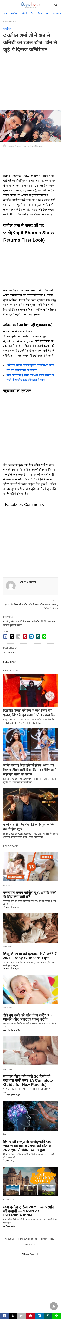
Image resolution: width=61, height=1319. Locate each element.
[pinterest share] (25, 636)
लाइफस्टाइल (8, 885)
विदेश (40, 13)
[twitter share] (12, 636)
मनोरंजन (14, 13)
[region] (30, 79)
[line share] (44, 636)
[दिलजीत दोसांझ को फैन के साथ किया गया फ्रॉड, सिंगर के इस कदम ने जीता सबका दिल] (30, 690)
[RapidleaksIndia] (30, 5)
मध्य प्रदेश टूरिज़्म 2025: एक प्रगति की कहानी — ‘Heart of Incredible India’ (28, 1211)
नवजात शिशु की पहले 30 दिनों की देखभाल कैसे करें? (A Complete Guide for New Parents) (28, 1080)
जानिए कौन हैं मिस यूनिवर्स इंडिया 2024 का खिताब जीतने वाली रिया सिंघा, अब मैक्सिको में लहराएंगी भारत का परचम (29, 769)
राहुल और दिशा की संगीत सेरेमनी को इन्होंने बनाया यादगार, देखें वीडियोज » (31, 606)
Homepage (8, 22)
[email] (21, 1316)
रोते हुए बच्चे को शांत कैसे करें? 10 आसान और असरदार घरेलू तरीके (27, 1017)
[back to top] (54, 1306)
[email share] (18, 636)
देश (32, 13)
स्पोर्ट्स (24, 13)
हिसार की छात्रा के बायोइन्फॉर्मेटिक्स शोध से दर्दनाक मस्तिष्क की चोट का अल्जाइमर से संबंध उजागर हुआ (27, 1146)
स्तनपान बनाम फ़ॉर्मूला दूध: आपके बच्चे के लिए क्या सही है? (29, 894)
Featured (8, 1199)
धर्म (47, 13)
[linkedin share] (31, 636)
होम (5, 13)
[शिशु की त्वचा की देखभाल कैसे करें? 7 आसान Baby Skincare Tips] (30, 928)
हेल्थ (5, 1134)
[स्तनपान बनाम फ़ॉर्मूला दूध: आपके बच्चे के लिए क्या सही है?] (30, 866)
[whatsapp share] (38, 636)
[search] (56, 5)
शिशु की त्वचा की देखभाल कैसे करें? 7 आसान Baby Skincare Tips (30, 956)
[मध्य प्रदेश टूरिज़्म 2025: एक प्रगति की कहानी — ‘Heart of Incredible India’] (30, 1181)
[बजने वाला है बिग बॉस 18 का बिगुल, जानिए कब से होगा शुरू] (30, 804)
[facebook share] (5, 636)
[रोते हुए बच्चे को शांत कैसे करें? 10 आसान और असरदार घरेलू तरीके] (30, 989)
